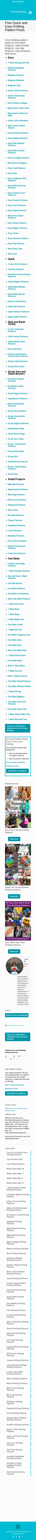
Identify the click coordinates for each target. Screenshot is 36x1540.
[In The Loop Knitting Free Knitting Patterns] (18, 12)
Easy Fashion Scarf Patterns (16, 194)
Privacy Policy (10, 1105)
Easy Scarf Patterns (17, 205)
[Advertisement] (18, 1500)
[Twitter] (20, 5)
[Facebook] (16, 5)
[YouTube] (24, 5)
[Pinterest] (11, 5)
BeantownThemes (19, 1534)
